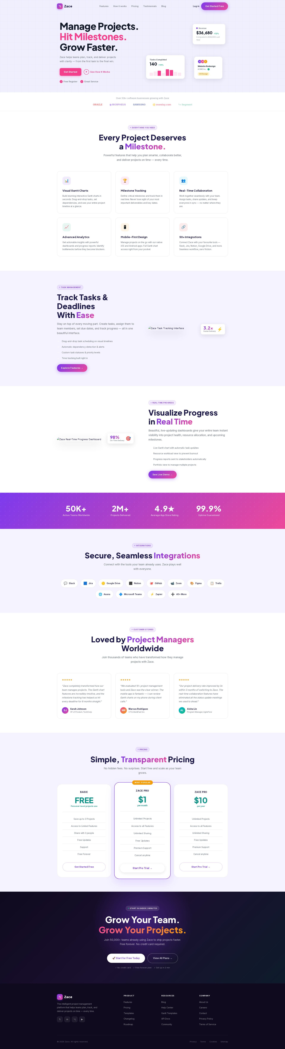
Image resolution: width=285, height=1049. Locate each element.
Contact (203, 1013)
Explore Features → (72, 367)
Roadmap (128, 1024)
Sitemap (224, 1041)
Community (166, 1024)
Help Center (167, 1007)
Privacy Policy (206, 1018)
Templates (129, 1013)
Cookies (213, 1041)
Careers (203, 1007)
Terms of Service (207, 1024)
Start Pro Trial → (142, 868)
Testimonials (150, 6)
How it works (120, 6)
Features (104, 6)
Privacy (193, 1041)
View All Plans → (162, 958)
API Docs (165, 1018)
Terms (203, 1041)
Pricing (134, 6)
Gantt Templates (169, 1013)
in (67, 1019)
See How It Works (100, 71)
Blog (163, 6)
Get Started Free (214, 6)
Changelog (129, 1018)
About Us (203, 1002)
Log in (196, 6)
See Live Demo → (162, 474)
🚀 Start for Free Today (126, 958)
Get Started (70, 71)
